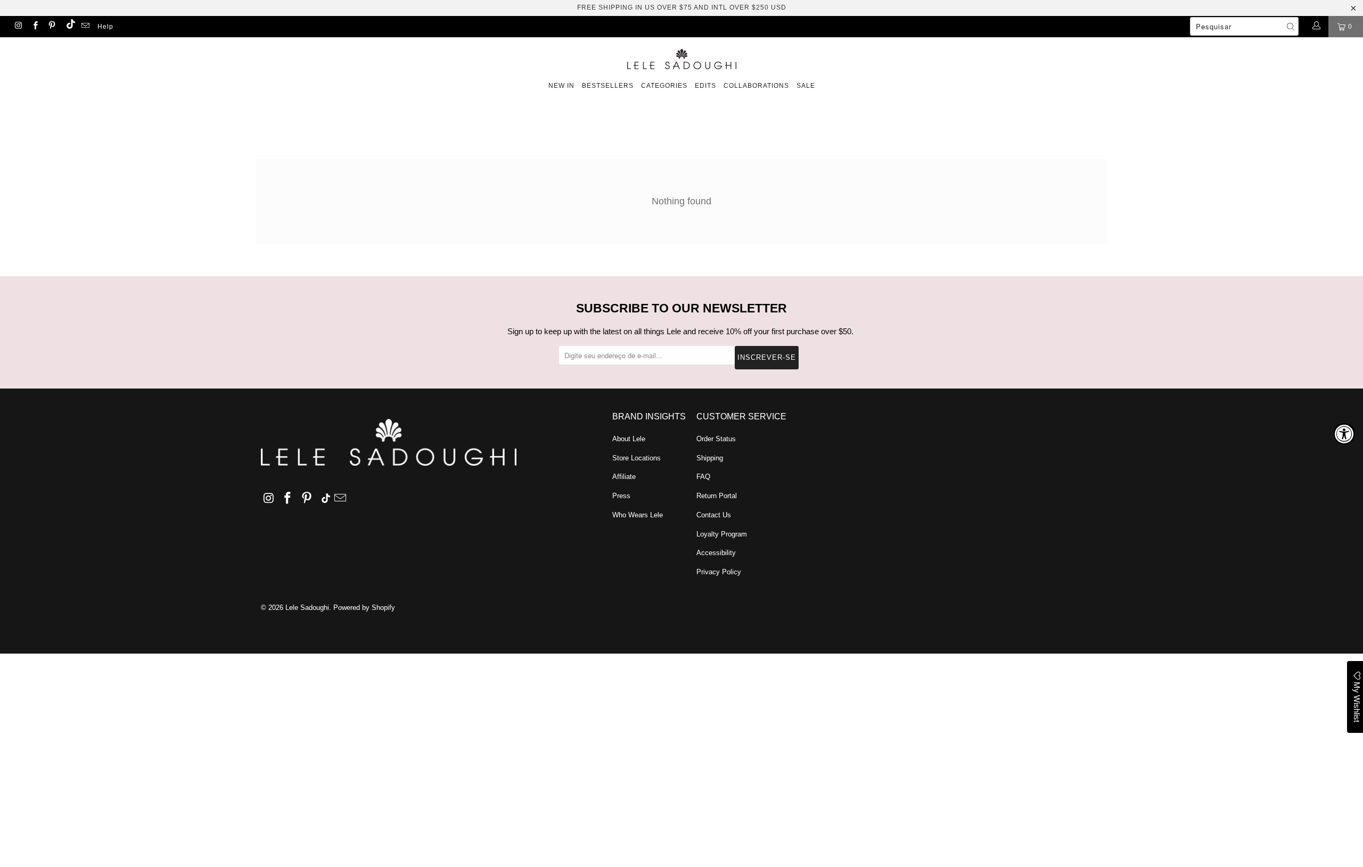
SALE (806, 85)
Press (621, 496)
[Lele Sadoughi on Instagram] (17, 26)
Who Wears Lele (637, 515)
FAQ (703, 477)
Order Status (716, 439)
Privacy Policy (718, 572)
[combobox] (1244, 26)
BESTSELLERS (608, 85)
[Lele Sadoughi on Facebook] (34, 26)
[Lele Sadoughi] (681, 57)
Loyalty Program (721, 534)
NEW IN (561, 85)
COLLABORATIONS (756, 85)
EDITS (705, 85)
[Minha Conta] (1315, 26)
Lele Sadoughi (307, 608)
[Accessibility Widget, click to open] (1344, 433)
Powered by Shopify (364, 608)
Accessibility (716, 553)
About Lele (628, 439)
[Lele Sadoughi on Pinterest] (51, 26)
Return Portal (716, 496)
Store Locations (636, 458)
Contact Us (713, 515)
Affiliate (624, 477)
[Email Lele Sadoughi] (84, 26)
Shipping (709, 458)
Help (105, 26)
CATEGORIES (664, 85)
